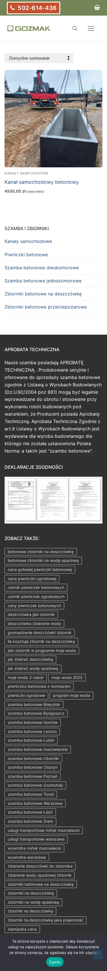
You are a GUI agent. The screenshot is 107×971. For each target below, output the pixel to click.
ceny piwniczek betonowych (34, 605)
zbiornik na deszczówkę (30, 911)
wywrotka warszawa (27, 857)
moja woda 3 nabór (26, 677)
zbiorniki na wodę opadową (33, 902)
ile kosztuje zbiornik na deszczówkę (41, 641)
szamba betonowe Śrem (30, 821)
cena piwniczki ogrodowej (32, 578)
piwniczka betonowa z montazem (39, 686)
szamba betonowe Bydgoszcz (36, 713)
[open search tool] (74, 28)
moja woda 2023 (66, 677)
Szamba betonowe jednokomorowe (43, 281)
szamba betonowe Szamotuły (35, 785)
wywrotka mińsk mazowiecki (34, 848)
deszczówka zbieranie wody (34, 623)
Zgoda (54, 962)
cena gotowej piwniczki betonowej (40, 569)
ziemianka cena (22, 929)
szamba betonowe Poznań (32, 776)
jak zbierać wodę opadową (33, 668)
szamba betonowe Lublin (31, 740)
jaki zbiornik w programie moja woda (42, 650)
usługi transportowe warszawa (36, 839)
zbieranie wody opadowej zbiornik (40, 875)
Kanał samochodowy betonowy (42, 182)
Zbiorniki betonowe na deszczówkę (43, 294)
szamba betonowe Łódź (30, 812)
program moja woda (71, 695)
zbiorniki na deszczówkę (31, 893)
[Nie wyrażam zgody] (98, 954)
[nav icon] (91, 28)
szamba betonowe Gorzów (33, 722)
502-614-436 (36, 8)
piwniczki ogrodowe (26, 695)
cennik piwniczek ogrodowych (36, 596)
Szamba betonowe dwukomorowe (42, 267)
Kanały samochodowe (27, 173)
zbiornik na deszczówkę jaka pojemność (45, 920)
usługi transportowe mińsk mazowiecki (44, 830)
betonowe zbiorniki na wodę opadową (43, 560)
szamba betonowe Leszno (32, 731)
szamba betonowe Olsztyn (33, 767)
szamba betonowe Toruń (31, 794)
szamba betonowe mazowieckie (38, 749)
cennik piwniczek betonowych (36, 587)
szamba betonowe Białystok (34, 704)
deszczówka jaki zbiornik (31, 614)
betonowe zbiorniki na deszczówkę (41, 551)
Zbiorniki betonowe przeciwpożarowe (46, 307)
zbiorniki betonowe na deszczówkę (41, 884)
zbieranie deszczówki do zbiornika (40, 866)
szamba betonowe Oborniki (33, 758)
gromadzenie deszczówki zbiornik (40, 632)
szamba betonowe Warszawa (35, 803)
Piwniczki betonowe (26, 254)
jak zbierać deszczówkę (30, 659)
